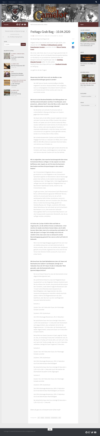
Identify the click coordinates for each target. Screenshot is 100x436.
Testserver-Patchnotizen (17, 81)
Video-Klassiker (92, 83)
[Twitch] (20, 24)
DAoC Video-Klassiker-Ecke (87, 85)
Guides (20, 2)
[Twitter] (22, 24)
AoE (38, 417)
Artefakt (42, 417)
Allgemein (13, 53)
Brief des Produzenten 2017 (18, 65)
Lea (33, 36)
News (4, 2)
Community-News (20, 53)
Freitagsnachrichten (36, 24)
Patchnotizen (12, 2)
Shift (59, 417)
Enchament (47, 417)
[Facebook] (17, 24)
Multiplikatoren (54, 417)
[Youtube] (25, 24)
